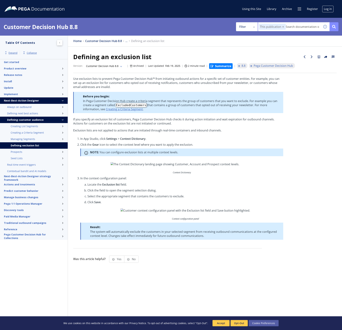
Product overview (15, 68)
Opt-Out (239, 323)
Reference (10, 229)
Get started (11, 62)
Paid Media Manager (17, 216)
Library (271, 9)
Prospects (16, 152)
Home (77, 41)
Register (312, 9)
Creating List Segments (24, 126)
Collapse (32, 52)
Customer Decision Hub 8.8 (103, 41)
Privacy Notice (137, 323)
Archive (287, 9)
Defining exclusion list (25, 145)
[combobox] (289, 26)
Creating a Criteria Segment (27, 132)
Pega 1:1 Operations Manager (23, 203)
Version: (78, 65)
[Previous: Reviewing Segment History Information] (304, 56)
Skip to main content (16, 4)
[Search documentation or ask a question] (334, 26)
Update (8, 87)
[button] (283, 26)
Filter (242, 27)
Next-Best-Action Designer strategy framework (27, 178)
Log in (328, 9)
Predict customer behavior (21, 191)
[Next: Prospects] (311, 56)
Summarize (223, 66)
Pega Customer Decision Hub (273, 66)
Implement (11, 94)
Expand (13, 52)
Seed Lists (17, 158)
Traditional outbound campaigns (25, 223)
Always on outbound (19, 107)
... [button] (126, 41)
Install (8, 81)
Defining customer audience (25, 119)
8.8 (243, 66)
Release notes (13, 75)
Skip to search (43, 4)
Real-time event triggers (21, 164)
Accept (221, 323)
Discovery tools (14, 210)
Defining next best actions (22, 113)
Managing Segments (23, 139)
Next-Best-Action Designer (21, 100)
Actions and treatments (19, 184)
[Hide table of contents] (59, 42)
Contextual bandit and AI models (26, 171)
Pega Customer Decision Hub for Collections (25, 236)
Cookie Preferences (263, 323)
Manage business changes (21, 197)
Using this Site (251, 9)
